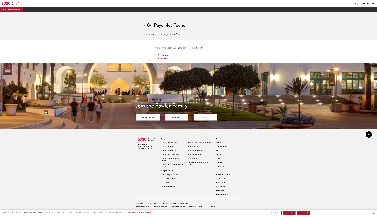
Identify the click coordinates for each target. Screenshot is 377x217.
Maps (217, 150)
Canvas (218, 158)
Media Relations (221, 178)
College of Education (167, 146)
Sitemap (164, 58)
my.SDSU (219, 162)
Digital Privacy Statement (169, 203)
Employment (220, 166)
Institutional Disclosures (160, 206)
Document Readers (153, 203)
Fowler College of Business (11, 9)
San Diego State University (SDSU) (199, 142)
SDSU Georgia (193, 146)
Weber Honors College (168, 187)
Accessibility (139, 203)
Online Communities (222, 194)
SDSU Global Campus (168, 179)
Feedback (212, 206)
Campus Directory (221, 146)
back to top (369, 134)
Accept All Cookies (303, 213)
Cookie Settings (184, 203)
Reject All (289, 213)
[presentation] (163, 139)
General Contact (221, 142)
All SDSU (366, 3)
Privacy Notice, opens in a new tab (141, 212)
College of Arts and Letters (169, 142)
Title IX (218, 170)
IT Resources (220, 190)
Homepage (166, 54)
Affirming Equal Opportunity (197, 206)
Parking (218, 154)
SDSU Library (165, 183)
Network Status (221, 182)
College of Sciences (167, 171)
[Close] (374, 213)
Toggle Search (356, 3)
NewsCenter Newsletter (223, 174)
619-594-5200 (142, 144)
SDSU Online (192, 158)
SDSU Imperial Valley (195, 150)
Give (205, 117)
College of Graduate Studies (170, 154)
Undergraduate (147, 117)
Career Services (221, 186)
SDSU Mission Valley (195, 154)
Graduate (176, 117)
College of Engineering (168, 150)
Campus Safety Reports (143, 206)
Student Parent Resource (178, 206)
